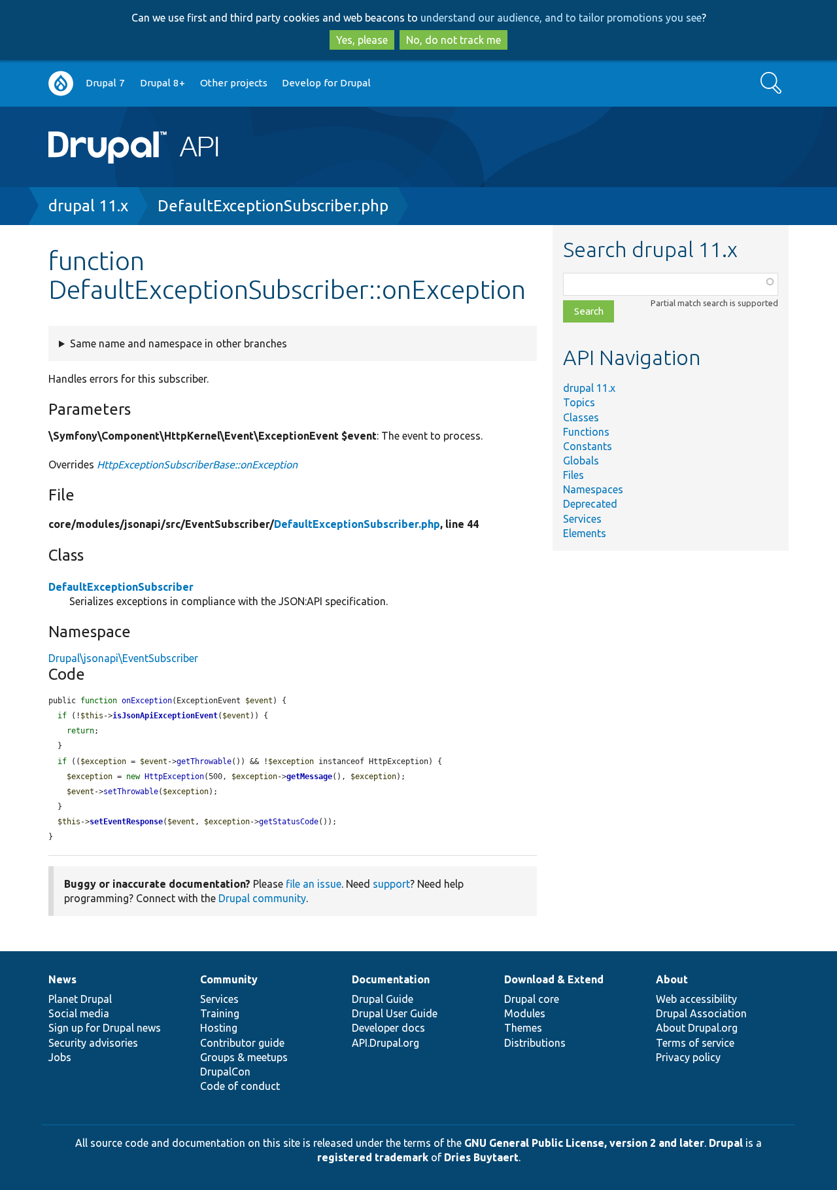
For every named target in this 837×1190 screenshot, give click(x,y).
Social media (78, 1013)
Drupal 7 (105, 82)
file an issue (313, 884)
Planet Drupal (80, 999)
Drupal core (531, 999)
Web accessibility (696, 999)
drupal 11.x (88, 206)
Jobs (59, 1057)
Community (229, 979)
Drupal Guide (382, 999)
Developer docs (388, 1028)
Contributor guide (242, 1043)
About (672, 979)
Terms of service (695, 1043)
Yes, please (362, 40)
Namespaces (593, 489)
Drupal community (262, 898)
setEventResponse (126, 821)
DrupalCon (225, 1071)
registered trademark (372, 1157)
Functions (586, 432)
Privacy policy (688, 1057)
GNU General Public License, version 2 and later (584, 1143)
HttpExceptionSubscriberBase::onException (197, 464)
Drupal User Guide (394, 1013)
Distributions (535, 1043)
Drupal (726, 1143)
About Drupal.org (697, 1028)
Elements (584, 533)
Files (573, 475)
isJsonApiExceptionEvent (165, 715)
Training (219, 1013)
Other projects (233, 82)
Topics (579, 402)
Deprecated (590, 504)
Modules (524, 1013)
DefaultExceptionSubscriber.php (273, 206)
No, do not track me (453, 40)
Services (582, 519)
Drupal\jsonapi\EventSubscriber (123, 658)
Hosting (218, 1028)
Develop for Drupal (326, 82)
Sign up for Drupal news (104, 1028)
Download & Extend (554, 979)
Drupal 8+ (162, 82)
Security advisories (93, 1043)
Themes (523, 1028)
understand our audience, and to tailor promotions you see (561, 18)
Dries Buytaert (481, 1157)
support (391, 884)
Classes (581, 417)
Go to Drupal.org (60, 83)
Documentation (391, 979)
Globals (581, 460)
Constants (587, 446)
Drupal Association (701, 1013)
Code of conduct (240, 1086)
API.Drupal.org (385, 1043)
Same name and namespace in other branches (178, 343)
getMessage (309, 776)
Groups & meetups (244, 1057)
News (62, 979)
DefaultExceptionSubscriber (121, 587)
